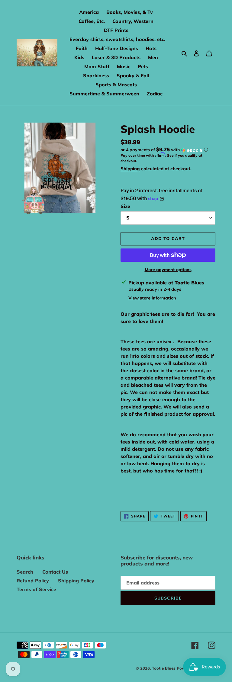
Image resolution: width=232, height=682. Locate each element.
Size (125, 206)
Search (25, 572)
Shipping (130, 168)
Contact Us (55, 572)
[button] (164, 150)
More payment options (168, 269)
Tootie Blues (164, 668)
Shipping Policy (76, 581)
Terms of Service (36, 589)
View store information (152, 298)
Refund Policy (33, 581)
